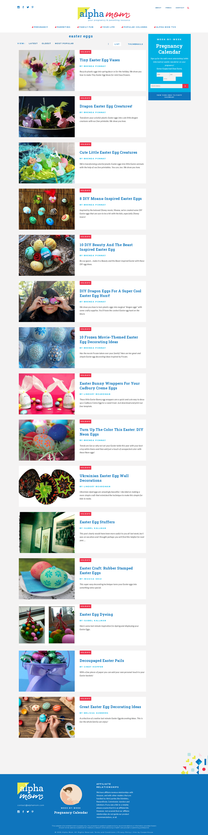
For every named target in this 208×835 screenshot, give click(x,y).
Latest (33, 43)
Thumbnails (135, 44)
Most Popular (64, 43)
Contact (180, 7)
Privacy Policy (124, 832)
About (158, 7)
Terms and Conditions (105, 832)
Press (168, 7)
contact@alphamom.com (30, 805)
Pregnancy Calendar (71, 812)
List (117, 44)
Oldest (46, 43)
